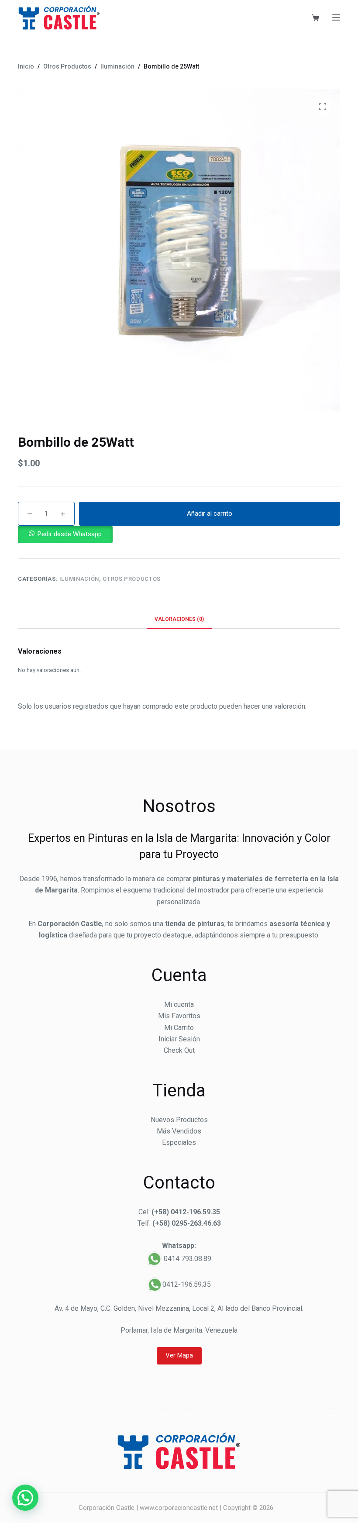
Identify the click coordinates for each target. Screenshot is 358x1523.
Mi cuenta (179, 1004)
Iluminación (79, 578)
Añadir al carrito (209, 513)
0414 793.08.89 (187, 1258)
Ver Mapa (179, 1355)
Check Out (179, 1050)
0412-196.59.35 (186, 1284)
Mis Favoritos (179, 1016)
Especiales (179, 1142)
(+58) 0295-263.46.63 (186, 1223)
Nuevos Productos (179, 1120)
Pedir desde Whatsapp (70, 534)
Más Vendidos (179, 1131)
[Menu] (336, 17)
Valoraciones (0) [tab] (179, 619)
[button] (65, 534)
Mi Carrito (179, 1027)
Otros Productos (132, 578)
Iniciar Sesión (179, 1039)
